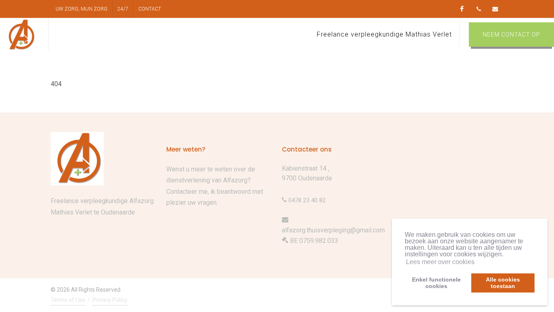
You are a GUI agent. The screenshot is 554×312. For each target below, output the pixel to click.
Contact (149, 9)
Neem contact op (511, 34)
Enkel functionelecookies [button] (436, 282)
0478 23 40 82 (306, 200)
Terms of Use (68, 300)
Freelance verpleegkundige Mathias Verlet (384, 34)
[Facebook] (462, 9)
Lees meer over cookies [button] (440, 261)
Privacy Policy (109, 300)
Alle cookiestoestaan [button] (503, 282)
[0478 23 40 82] (478, 9)
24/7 (123, 9)
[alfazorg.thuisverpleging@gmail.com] (495, 9)
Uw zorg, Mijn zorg (81, 9)
